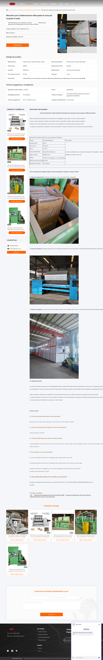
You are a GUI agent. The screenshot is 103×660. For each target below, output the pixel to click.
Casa (21, 4)
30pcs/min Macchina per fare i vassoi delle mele (42, 496)
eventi (61, 4)
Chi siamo (44, 4)
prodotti (14, 10)
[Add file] (73, 657)
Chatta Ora (17, 45)
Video (36, 4)
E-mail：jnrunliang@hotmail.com (16, 636)
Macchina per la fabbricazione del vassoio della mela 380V (49, 495)
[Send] (99, 657)
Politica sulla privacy (17, 658)
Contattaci (53, 4)
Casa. (9, 10)
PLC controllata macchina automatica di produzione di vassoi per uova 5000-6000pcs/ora (17, 535)
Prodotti (28, 4)
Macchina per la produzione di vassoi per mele (28, 10)
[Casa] (12, 3)
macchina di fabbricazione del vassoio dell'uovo (78, 495)
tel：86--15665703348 (14, 633)
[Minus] (99, 624)
